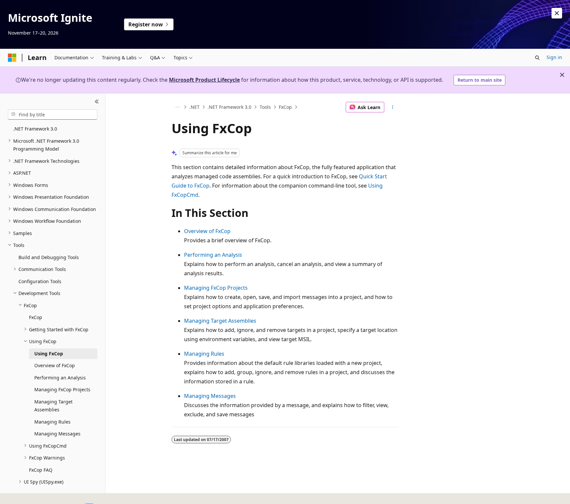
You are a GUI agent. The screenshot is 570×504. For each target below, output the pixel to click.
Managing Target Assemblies (220, 320)
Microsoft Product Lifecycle (204, 79)
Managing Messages (210, 396)
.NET (194, 107)
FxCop (285, 107)
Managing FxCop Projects (216, 287)
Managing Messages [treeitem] (57, 433)
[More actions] (392, 107)
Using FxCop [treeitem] (48, 353)
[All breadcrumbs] (177, 107)
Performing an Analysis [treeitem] (60, 377)
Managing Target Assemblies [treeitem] (53, 405)
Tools (265, 107)
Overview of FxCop (207, 231)
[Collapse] (97, 101)
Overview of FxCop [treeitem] (54, 365)
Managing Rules (204, 353)
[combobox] (52, 114)
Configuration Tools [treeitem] (39, 281)
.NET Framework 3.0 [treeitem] (35, 129)
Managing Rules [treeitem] (52, 421)
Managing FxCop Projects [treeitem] (62, 389)
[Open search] (537, 58)
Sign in (554, 57)
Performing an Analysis (213, 254)
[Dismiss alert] (557, 13)
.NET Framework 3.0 (229, 107)
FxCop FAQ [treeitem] (40, 469)
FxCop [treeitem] (35, 317)
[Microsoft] (12, 57)
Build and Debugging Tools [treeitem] (48, 257)
